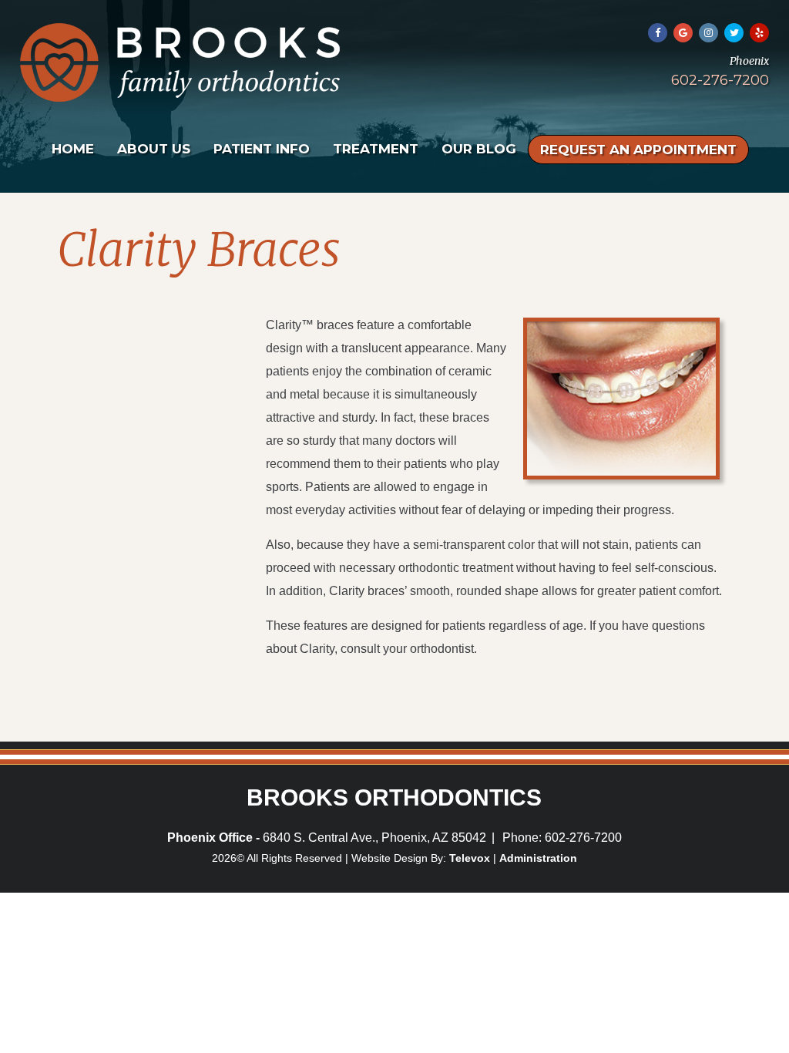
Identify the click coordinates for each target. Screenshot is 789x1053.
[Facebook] (657, 32)
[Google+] (683, 32)
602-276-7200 (720, 80)
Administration (538, 858)
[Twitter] (734, 32)
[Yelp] (759, 32)
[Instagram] (708, 32)
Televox (469, 858)
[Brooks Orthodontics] (180, 97)
